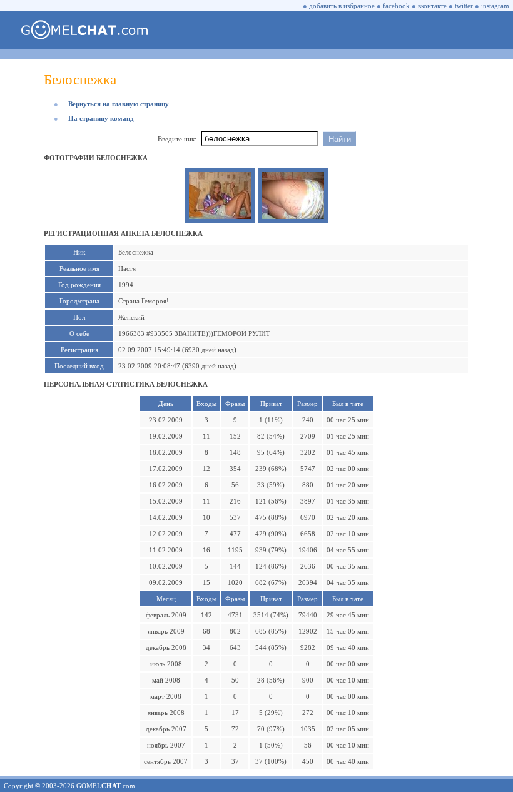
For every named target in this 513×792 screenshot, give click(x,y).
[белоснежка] (220, 216)
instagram (495, 5)
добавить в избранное (342, 5)
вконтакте (432, 5)
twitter (464, 5)
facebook (396, 5)
